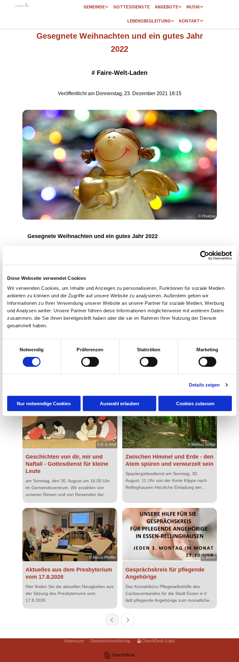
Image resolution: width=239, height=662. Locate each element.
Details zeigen (204, 384)
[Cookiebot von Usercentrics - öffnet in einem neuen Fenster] (204, 255)
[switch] (90, 362)
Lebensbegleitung (149, 20)
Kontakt (189, 20)
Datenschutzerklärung (110, 640)
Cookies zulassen (195, 403)
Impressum (74, 640)
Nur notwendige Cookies (44, 403)
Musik (193, 6)
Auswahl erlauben (119, 403)
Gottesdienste (131, 6)
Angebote (166, 6)
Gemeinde (94, 6)
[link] (96, 7)
